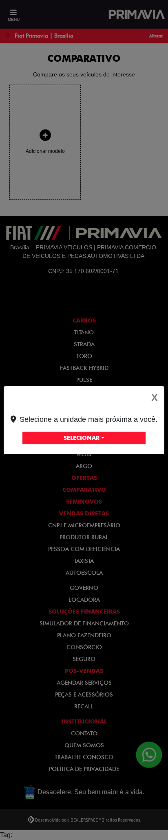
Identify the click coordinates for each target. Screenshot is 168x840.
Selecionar (81, 438)
